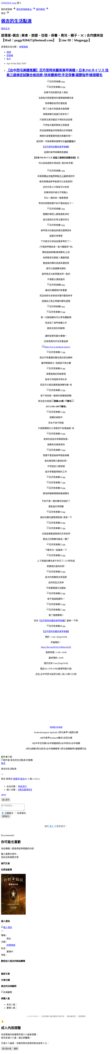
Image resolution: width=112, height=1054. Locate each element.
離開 (15, 1049)
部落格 (10, 55)
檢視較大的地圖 (56, 727)
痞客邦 (16, 779)
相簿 (9, 52)
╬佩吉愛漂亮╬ (25, 790)
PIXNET (36, 1016)
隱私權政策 (71, 1016)
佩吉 (3, 763)
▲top (3, 794)
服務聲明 (82, 1016)
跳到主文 (5, 28)
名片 (9, 59)
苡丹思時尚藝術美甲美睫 (56, 147)
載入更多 (5, 800)
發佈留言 (5, 816)
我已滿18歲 (6, 1049)
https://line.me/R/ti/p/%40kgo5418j (56, 647)
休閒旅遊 (23, 47)
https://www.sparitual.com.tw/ (57, 347)
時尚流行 (22, 786)
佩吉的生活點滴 (16, 21)
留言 (22, 779)
